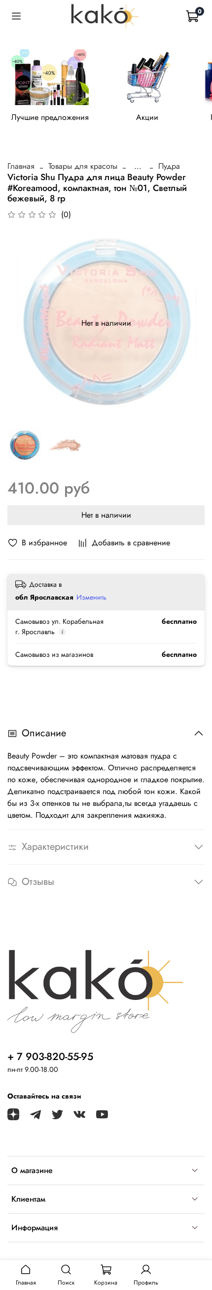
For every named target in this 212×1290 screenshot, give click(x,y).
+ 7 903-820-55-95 (50, 1056)
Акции (147, 117)
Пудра (169, 166)
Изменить (91, 597)
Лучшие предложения (50, 117)
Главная (21, 166)
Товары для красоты (82, 166)
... (137, 166)
